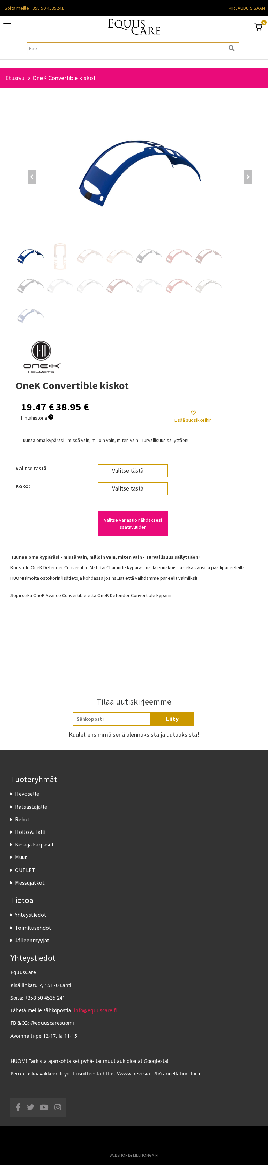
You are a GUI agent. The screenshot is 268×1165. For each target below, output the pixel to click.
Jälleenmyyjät (32, 940)
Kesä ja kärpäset (34, 844)
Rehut (22, 819)
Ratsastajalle (31, 806)
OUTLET (25, 869)
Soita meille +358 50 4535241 (34, 8)
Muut (21, 856)
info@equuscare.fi (95, 1010)
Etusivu (14, 78)
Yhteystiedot (30, 914)
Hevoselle (27, 793)
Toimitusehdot (33, 927)
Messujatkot (30, 882)
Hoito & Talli (30, 831)
